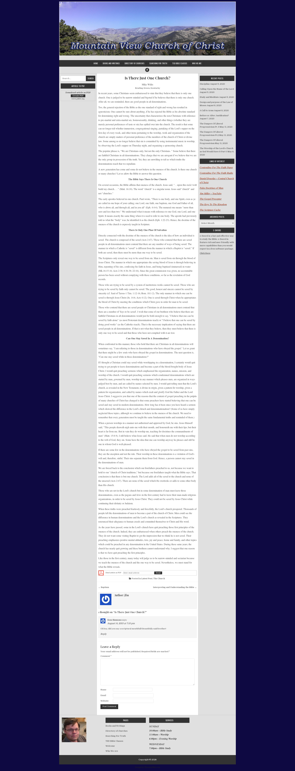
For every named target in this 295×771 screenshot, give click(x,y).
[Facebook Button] (147, 70)
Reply (103, 634)
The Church (159, 578)
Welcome (110, 746)
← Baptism (103, 587)
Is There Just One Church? (147, 78)
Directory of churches (134, 63)
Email (103, 695)
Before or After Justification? (214, 115)
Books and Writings (111, 63)
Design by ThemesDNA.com (147, 767)
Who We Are (196, 63)
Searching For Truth (158, 63)
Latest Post (146, 578)
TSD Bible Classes (179, 63)
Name (103, 690)
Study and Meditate (209, 97)
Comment (106, 656)
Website (104, 701)
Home (96, 63)
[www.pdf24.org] (101, 573)
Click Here (205, 253)
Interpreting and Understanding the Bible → (175, 587)
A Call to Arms (207, 110)
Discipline (205, 84)
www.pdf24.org (78, 99)
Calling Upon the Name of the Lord (217, 89)
